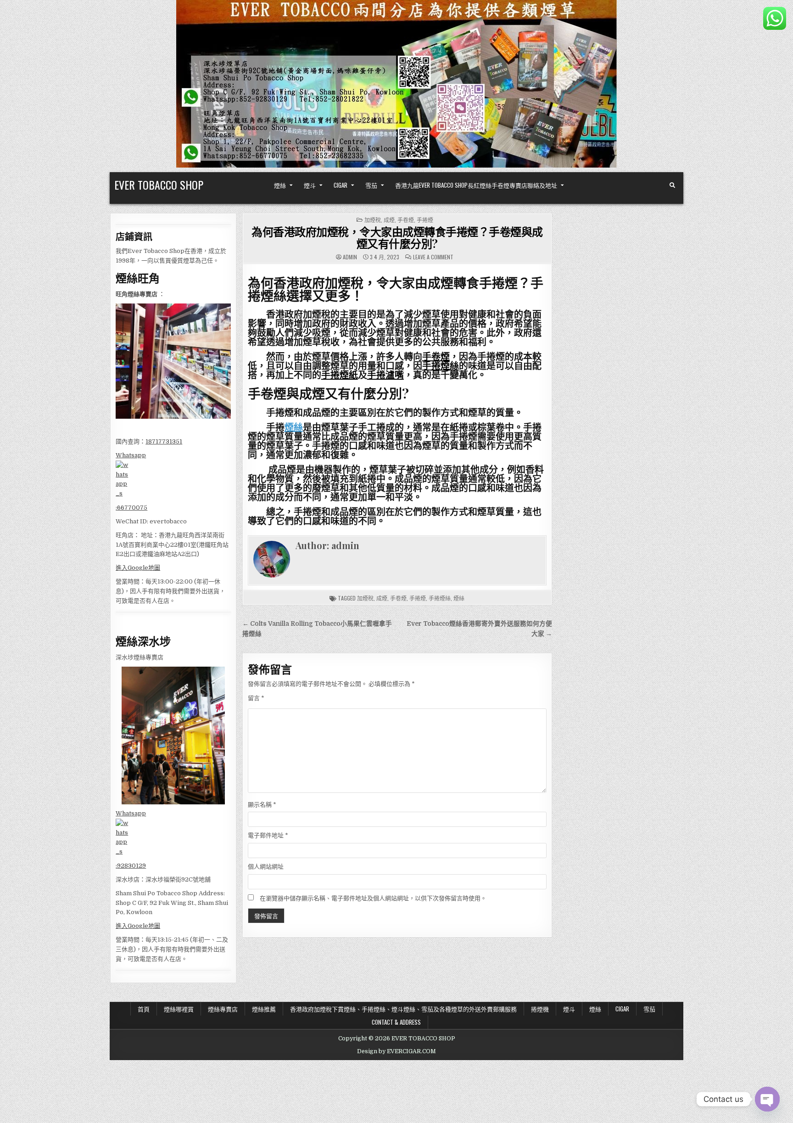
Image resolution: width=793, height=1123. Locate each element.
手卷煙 (405, 220)
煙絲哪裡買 (179, 1008)
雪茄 (371, 185)
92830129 (131, 865)
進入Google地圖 (138, 567)
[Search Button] (672, 185)
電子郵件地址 (268, 835)
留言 (256, 698)
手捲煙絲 (440, 365)
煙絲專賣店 (223, 1008)
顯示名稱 (262, 804)
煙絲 (280, 185)
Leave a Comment (433, 257)
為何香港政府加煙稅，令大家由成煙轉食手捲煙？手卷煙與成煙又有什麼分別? (397, 237)
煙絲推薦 (264, 1008)
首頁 (144, 1008)
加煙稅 (372, 220)
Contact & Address (396, 1022)
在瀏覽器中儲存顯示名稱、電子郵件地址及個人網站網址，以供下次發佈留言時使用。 (373, 898)
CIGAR (340, 185)
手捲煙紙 (339, 374)
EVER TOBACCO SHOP (158, 184)
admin (350, 257)
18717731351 (163, 441)
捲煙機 (540, 1008)
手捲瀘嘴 (385, 374)
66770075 (132, 507)
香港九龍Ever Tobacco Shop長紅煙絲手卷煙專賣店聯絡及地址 (476, 185)
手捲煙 (425, 220)
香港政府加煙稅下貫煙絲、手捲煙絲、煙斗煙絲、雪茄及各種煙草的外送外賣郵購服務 (403, 1008)
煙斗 (310, 185)
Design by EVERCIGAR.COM (396, 1051)
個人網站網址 (266, 866)
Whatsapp (131, 455)
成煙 (389, 220)
